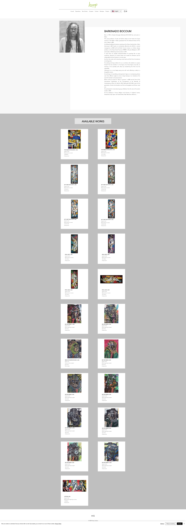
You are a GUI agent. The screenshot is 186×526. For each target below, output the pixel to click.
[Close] (184, 524)
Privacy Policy (58, 523)
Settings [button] (162, 523)
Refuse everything (170, 523)
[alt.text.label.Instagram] (126, 11)
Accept (179, 523)
